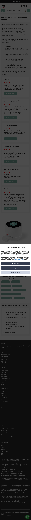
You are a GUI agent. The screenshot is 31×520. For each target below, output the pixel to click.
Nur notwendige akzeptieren (15, 268)
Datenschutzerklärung (18, 259)
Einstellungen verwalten (15, 272)
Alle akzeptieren (15, 263)
